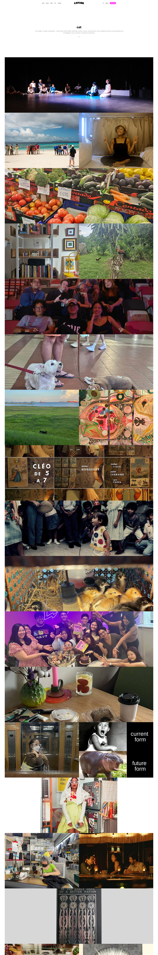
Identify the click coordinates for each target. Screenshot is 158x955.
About (47, 3)
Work (51, 3)
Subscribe (113, 3)
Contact (59, 3)
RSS (79, 36)
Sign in (107, 3)
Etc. (55, 3)
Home (43, 3)
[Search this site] (103, 3)
